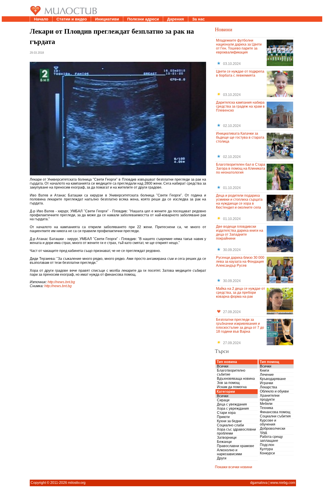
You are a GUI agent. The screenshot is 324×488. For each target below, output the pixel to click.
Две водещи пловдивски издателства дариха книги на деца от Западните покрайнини (239, 232)
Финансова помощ (275, 412)
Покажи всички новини (233, 467)
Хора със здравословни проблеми (236, 431)
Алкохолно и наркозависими (229, 452)
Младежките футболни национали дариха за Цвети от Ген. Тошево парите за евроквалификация (239, 46)
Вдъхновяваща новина (236, 378)
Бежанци (224, 442)
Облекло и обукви (274, 391)
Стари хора (226, 413)
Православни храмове (235, 446)
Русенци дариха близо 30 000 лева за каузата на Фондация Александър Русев (240, 261)
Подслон (267, 445)
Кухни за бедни (229, 421)
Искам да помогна (232, 387)
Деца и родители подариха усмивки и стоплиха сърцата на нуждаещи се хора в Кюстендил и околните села (239, 201)
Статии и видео (71, 19)
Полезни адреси (143, 19)
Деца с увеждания (232, 404)
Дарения (175, 19)
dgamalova (259, 482)
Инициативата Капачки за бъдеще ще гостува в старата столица (240, 137)
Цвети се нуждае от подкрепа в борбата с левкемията (240, 73)
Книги (264, 370)
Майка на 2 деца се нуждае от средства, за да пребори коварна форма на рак (240, 292)
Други (221, 458)
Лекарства (268, 387)
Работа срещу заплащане (271, 438)
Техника (266, 408)
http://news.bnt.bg (61, 282)
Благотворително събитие (231, 372)
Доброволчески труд (272, 430)
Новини (223, 29)
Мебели (266, 403)
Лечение (267, 374)
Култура (266, 449)
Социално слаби (230, 425)
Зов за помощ (228, 383)
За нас (198, 19)
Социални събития (275, 416)
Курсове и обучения (268, 422)
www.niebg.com (282, 482)
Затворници (226, 437)
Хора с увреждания (233, 408)
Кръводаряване (273, 379)
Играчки (266, 383)
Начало (41, 19)
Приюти (223, 417)
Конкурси (267, 453)
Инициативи (107, 19)
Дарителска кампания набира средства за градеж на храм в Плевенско (240, 106)
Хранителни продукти (269, 397)
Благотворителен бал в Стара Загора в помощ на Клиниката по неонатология (240, 168)
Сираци (223, 400)
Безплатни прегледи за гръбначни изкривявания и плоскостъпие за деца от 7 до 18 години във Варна (240, 325)
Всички (222, 366)
